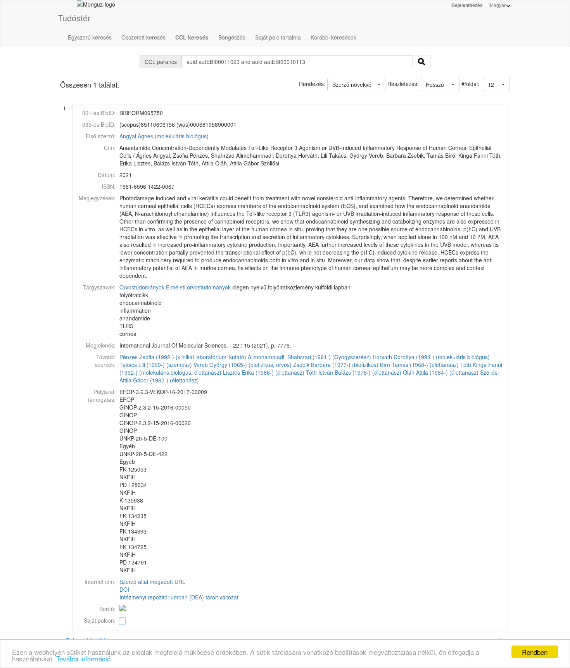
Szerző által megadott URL (152, 581)
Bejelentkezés (467, 5)
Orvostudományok (141, 287)
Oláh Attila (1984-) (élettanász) (440, 372)
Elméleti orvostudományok (198, 287)
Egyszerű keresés (90, 37)
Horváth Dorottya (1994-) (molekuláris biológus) (431, 357)
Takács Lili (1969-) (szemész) (155, 364)
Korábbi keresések (333, 37)
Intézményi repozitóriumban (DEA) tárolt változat (178, 597)
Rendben (535, 652)
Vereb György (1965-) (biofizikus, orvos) (242, 364)
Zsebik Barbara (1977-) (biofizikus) (335, 364)
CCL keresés (192, 37)
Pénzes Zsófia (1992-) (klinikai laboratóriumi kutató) (182, 357)
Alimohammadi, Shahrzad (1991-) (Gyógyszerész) (309, 357)
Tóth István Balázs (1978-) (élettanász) (353, 372)
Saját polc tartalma (278, 37)
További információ (83, 658)
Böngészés (231, 37)
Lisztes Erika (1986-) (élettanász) (263, 372)
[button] (496, 84)
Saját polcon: (100, 620)
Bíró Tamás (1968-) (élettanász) (419, 364)
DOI (124, 589)
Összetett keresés (143, 37)
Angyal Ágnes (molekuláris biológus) (164, 136)
